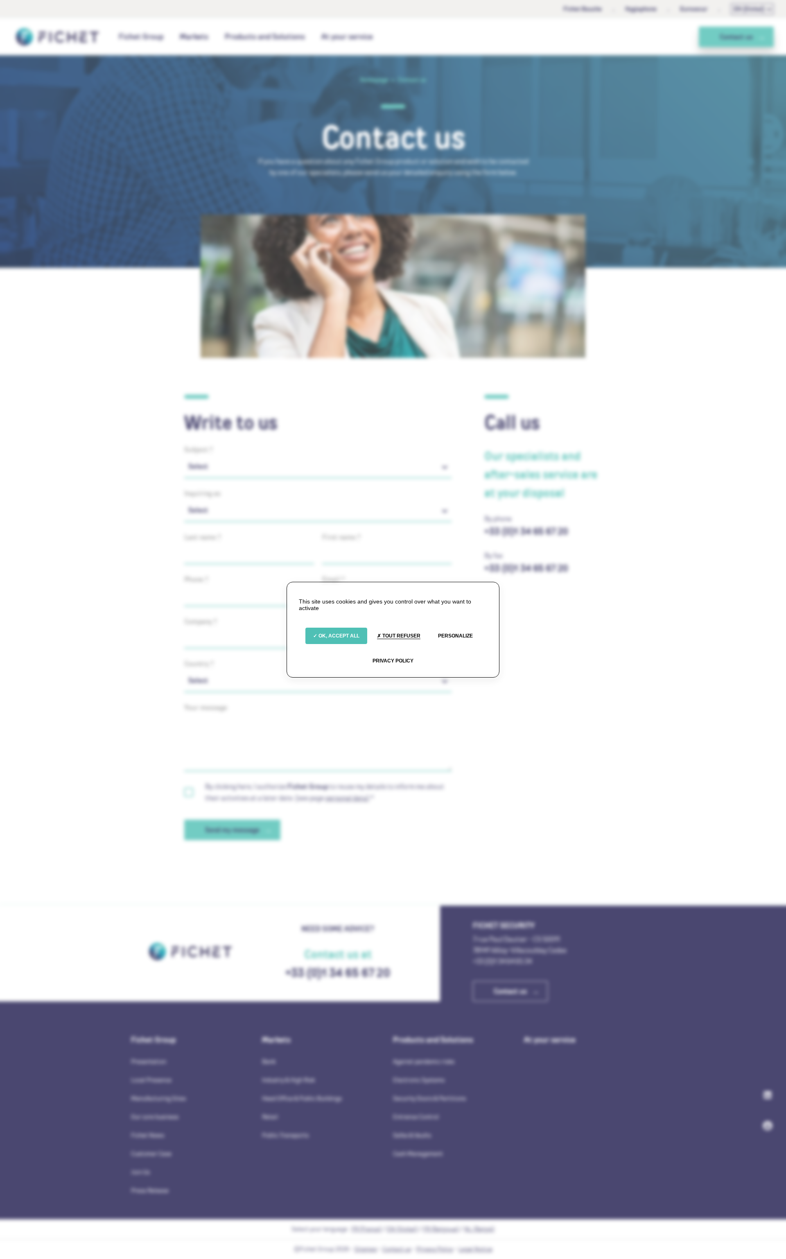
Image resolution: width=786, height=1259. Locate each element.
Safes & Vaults (412, 1135)
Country (199, 664)
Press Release (150, 1190)
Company (200, 621)
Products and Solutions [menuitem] (265, 36)
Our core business (154, 1116)
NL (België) (479, 1229)
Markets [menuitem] (194, 36)
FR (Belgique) (441, 1229)
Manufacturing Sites (158, 1098)
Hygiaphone (641, 9)
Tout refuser (400, 636)
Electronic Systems (419, 1080)
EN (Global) (749, 9)
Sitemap (366, 1249)
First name (341, 537)
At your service (347, 36)
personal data (346, 797)
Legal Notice (475, 1249)
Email (333, 579)
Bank (269, 1061)
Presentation (148, 1061)
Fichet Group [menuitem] (141, 36)
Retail (270, 1116)
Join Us (140, 1172)
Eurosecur (693, 9)
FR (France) (366, 1229)
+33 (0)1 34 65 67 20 (526, 531)
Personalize (455, 636)
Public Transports (285, 1135)
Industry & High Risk (288, 1080)
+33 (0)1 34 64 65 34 (502, 961)
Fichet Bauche (582, 9)
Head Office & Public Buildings (302, 1098)
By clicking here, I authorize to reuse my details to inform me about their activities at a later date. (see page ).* (324, 792)
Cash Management (418, 1153)
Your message (205, 707)
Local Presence (151, 1080)
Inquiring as (202, 493)
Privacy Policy (434, 1249)
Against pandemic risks (423, 1061)
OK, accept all (338, 636)
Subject (198, 449)
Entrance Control (416, 1116)
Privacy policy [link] (393, 661)
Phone (196, 579)
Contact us (396, 1249)
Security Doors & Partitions (429, 1098)
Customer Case (151, 1153)
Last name (202, 537)
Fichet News (147, 1135)
